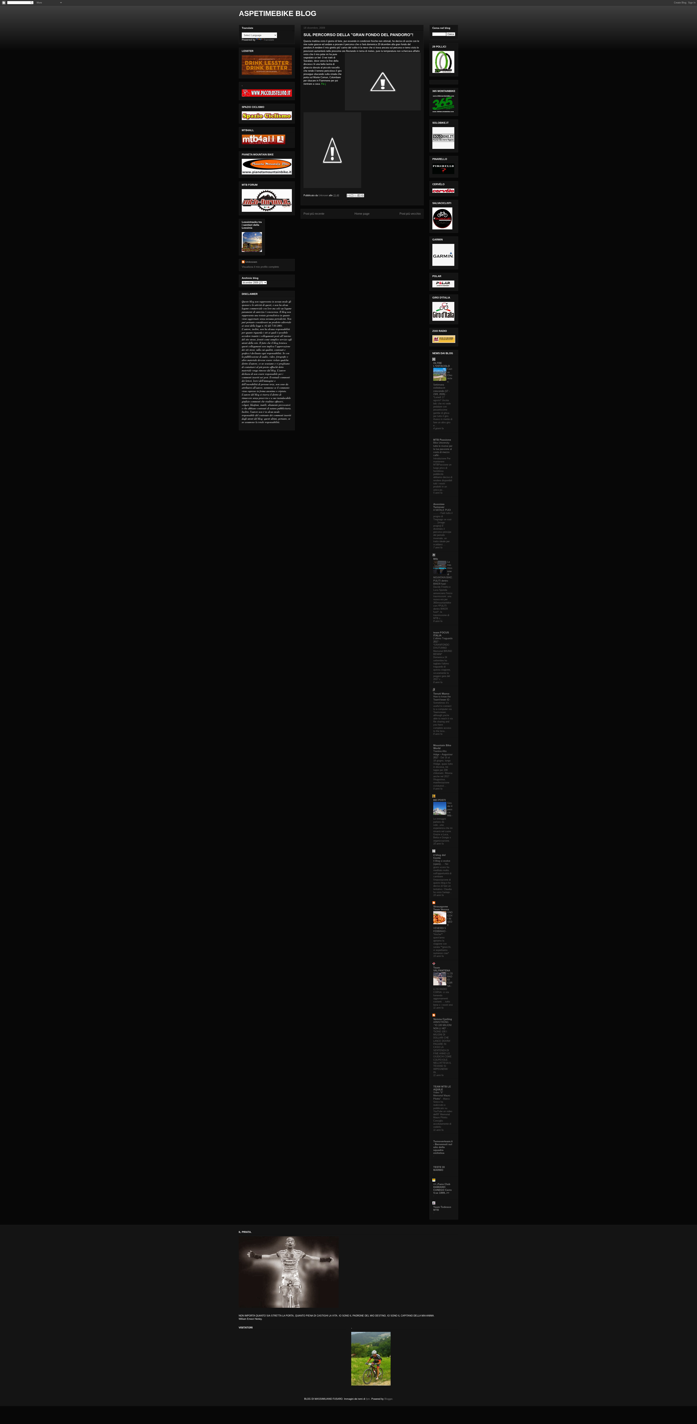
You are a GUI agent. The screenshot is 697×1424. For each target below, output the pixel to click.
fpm (368, 1399)
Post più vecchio (410, 213)
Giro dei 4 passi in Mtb (449, 809)
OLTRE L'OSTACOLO (441, 364)
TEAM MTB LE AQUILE (442, 1088)
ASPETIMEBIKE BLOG (277, 13)
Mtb (435, 558)
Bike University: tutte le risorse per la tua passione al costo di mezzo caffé (442, 449)
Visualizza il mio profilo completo (260, 266)
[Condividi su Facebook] (359, 195)
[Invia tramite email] (348, 195)
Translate (268, 39)
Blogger (388, 1399)
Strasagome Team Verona (441, 908)
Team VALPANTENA (441, 969)
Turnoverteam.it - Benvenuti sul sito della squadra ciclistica (443, 1147)
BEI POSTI (439, 800)
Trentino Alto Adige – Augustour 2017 (443, 754)
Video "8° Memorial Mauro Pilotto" (441, 1095)
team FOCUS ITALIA (441, 634)
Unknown (251, 261)
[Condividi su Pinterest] (362, 195)
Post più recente (313, 213)
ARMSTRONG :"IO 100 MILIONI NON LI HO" (442, 1025)
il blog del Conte (439, 856)
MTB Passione (442, 439)
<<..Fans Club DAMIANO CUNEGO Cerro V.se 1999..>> (442, 1188)
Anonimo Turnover (439, 505)
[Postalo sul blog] (352, 195)
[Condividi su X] (355, 195)
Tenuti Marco (441, 693)
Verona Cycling (442, 1019)
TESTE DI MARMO (439, 1168)
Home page (362, 213)
